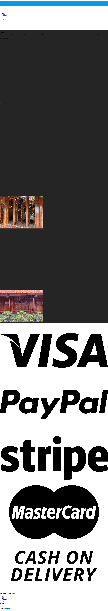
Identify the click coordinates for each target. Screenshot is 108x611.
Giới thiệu (3, 595)
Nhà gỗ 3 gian (5, 599)
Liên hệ (3, 596)
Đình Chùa (3, 601)
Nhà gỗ (3, 598)
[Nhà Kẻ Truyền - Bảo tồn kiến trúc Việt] (5, 7)
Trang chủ (3, 10)
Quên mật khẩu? (2, 609)
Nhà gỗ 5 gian (5, 600)
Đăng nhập (8, 608)
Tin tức (3, 597)
